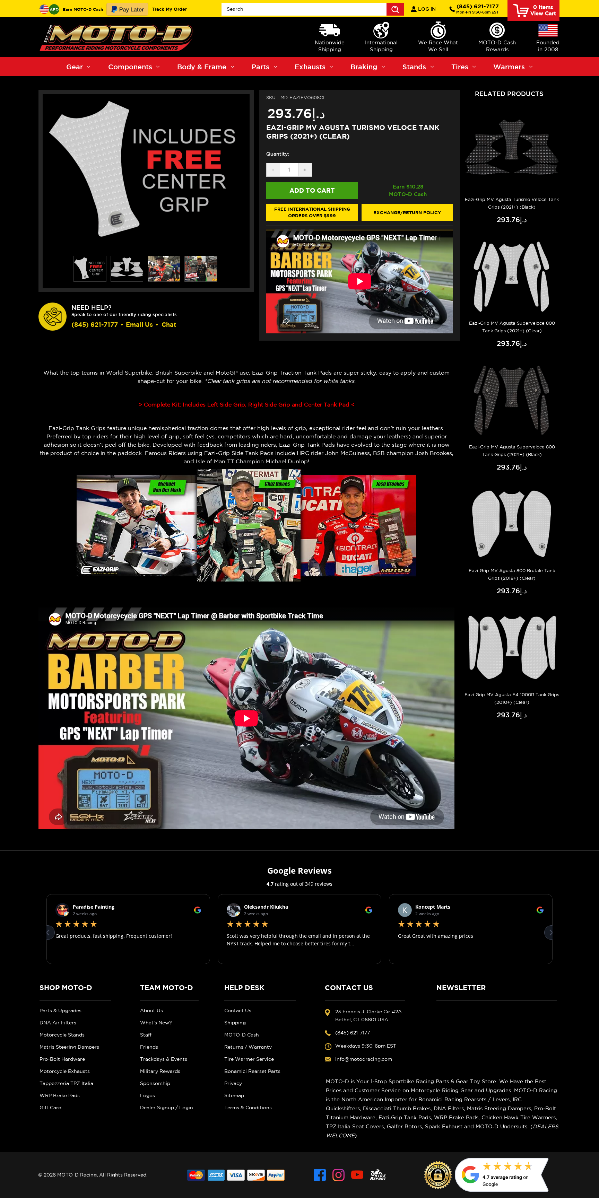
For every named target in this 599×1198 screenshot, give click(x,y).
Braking (363, 67)
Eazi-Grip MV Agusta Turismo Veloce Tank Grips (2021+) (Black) (512, 203)
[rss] (378, 1175)
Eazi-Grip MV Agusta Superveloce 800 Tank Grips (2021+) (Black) (512, 450)
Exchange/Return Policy (407, 212)
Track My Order (169, 9)
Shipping (235, 1022)
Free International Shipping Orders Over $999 (312, 212)
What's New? (156, 1022)
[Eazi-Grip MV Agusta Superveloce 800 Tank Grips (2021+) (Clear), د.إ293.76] (511, 276)
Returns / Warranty (248, 1047)
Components (130, 67)
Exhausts (310, 67)
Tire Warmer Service (249, 1059)
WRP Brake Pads (60, 1095)
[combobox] (313, 9)
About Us (151, 1010)
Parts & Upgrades (60, 1010)
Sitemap (234, 1095)
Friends (149, 1047)
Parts (260, 67)
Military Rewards (160, 1071)
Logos (147, 1095)
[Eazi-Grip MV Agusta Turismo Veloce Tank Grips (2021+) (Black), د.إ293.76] (511, 152)
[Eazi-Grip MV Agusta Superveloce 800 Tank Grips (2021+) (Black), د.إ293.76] (511, 400)
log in (426, 9)
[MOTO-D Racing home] (118, 37)
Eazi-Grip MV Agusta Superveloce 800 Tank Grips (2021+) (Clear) (512, 327)
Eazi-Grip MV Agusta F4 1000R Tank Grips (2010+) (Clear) (512, 698)
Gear (74, 67)
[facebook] (320, 1175)
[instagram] (338, 1175)
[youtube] (357, 1175)
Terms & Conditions (248, 1107)
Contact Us (237, 1010)
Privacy (233, 1083)
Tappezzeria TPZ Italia (66, 1083)
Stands (414, 67)
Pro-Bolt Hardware (62, 1059)
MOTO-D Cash (241, 1035)
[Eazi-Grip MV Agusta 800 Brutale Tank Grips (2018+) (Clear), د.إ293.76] (511, 523)
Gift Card (50, 1107)
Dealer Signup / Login (166, 1107)
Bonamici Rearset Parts (252, 1071)
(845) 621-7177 (477, 8)
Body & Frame (201, 67)
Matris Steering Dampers (69, 1047)
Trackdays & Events (163, 1059)
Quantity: (277, 154)
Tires (459, 67)
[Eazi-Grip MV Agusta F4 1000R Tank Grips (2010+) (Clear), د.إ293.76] (511, 647)
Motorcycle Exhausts (65, 1071)
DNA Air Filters (58, 1022)
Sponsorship (155, 1083)
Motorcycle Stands (62, 1035)
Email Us (139, 324)
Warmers (509, 67)
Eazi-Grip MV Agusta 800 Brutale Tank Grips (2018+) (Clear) (512, 574)
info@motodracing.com (363, 1059)
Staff (145, 1035)
